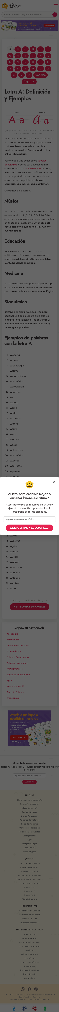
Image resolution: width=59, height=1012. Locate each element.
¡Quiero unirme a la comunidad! (29, 528)
